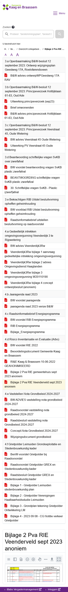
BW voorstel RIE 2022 (24, 345)
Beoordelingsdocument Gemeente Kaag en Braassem (32, 353)
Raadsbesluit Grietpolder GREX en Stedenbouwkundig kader (29, 477)
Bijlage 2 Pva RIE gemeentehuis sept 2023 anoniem (31, 374)
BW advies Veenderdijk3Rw (27, 245)
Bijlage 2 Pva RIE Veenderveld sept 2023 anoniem (33, 384)
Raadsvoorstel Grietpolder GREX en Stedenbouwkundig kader (30, 466)
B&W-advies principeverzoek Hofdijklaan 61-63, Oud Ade (33, 115)
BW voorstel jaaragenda (25, 300)
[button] (59, 34)
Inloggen (52, 589)
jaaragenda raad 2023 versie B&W (31, 306)
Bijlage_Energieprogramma (27, 332)
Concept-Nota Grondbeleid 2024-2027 (34, 430)
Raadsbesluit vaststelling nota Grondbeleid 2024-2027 (26, 422)
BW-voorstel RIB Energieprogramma (33, 319)
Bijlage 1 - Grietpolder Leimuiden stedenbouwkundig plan (28, 487)
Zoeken (7, 27)
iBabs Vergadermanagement (22, 589)
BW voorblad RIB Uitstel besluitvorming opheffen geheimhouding (32, 211)
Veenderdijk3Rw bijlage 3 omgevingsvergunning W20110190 (26, 274)
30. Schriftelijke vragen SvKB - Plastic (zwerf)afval (31, 190)
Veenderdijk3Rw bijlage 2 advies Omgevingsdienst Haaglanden (28, 264)
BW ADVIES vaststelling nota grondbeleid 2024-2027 (33, 402)
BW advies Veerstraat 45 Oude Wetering (35, 139)
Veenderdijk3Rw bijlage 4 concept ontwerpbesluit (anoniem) (29, 285)
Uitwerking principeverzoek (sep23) (32, 101)
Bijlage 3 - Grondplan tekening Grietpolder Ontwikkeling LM (34, 508)
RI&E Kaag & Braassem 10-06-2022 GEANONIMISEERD (30, 363)
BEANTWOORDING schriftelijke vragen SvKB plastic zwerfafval (32, 179)
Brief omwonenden (22, 107)
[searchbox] (28, 34)
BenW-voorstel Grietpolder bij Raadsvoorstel (26, 456)
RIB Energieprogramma (25, 325)
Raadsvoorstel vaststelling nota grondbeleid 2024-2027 (27, 412)
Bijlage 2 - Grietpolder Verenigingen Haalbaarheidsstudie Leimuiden (30, 497)
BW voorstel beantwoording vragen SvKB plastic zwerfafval (33, 169)
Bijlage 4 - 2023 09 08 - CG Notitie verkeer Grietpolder (34, 518)
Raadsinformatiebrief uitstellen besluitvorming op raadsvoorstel (26, 222)
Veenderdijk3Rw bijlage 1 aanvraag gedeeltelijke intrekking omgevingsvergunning (33, 254)
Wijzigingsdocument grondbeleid (30, 436)
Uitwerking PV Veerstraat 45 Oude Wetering (29, 147)
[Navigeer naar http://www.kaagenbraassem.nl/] (20, 13)
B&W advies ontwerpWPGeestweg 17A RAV (32, 77)
